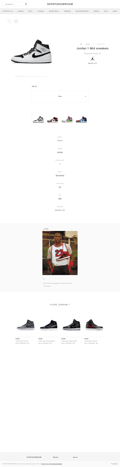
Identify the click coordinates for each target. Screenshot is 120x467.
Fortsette (114, 464)
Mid (60, 198)
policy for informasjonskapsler (52, 464)
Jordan (88, 44)
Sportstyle (60, 175)
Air (60, 187)
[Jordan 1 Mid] (38, 119)
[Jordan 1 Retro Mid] (81, 119)
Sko (81, 44)
